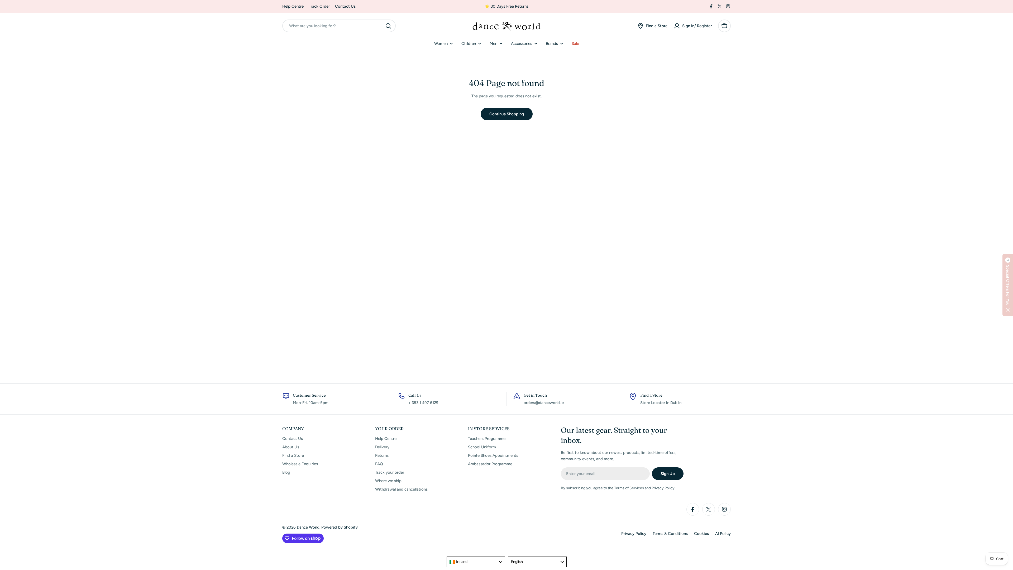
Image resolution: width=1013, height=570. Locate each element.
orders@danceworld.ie (544, 402)
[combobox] (339, 26)
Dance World (308, 527)
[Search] (388, 26)
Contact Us (345, 6)
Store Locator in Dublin (660, 402)
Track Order (319, 6)
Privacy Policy (633, 533)
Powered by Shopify (339, 527)
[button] (1007, 285)
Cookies (701, 533)
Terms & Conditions (670, 533)
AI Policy (723, 533)
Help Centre (293, 6)
